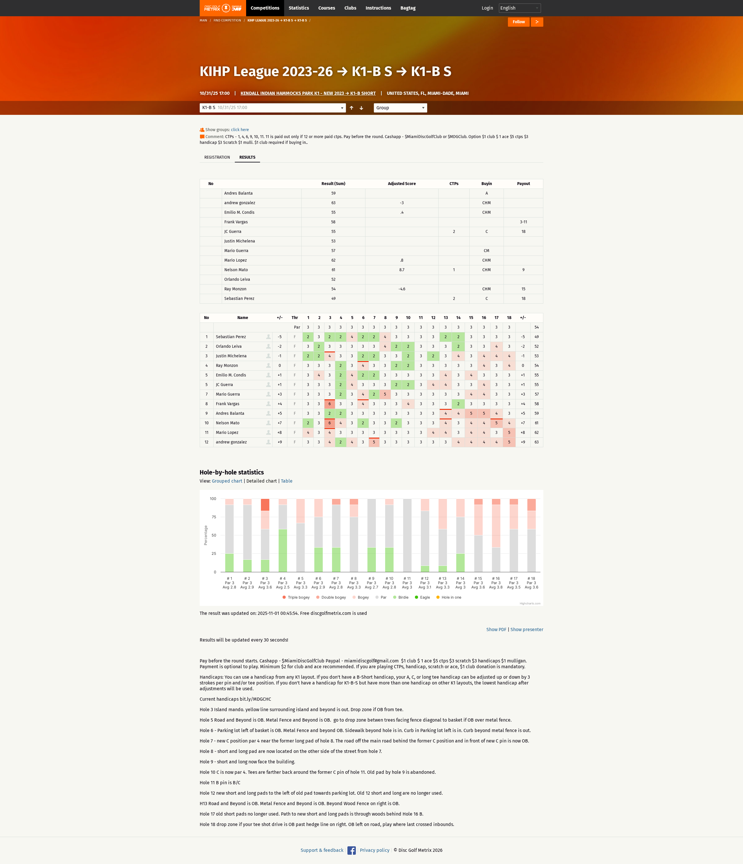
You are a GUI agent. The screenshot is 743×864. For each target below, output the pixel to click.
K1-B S (372, 71)
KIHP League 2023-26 (266, 71)
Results (247, 157)
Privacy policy (374, 850)
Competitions (265, 8)
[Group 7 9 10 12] (400, 108)
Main (203, 20)
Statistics (299, 8)
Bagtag (408, 8)
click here (240, 129)
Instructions (378, 8)
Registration (217, 157)
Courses (326, 8)
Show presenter (527, 629)
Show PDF (496, 629)
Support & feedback (322, 850)
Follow (519, 21)
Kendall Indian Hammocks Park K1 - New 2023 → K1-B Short (308, 93)
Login (487, 8)
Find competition (227, 20)
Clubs (350, 8)
